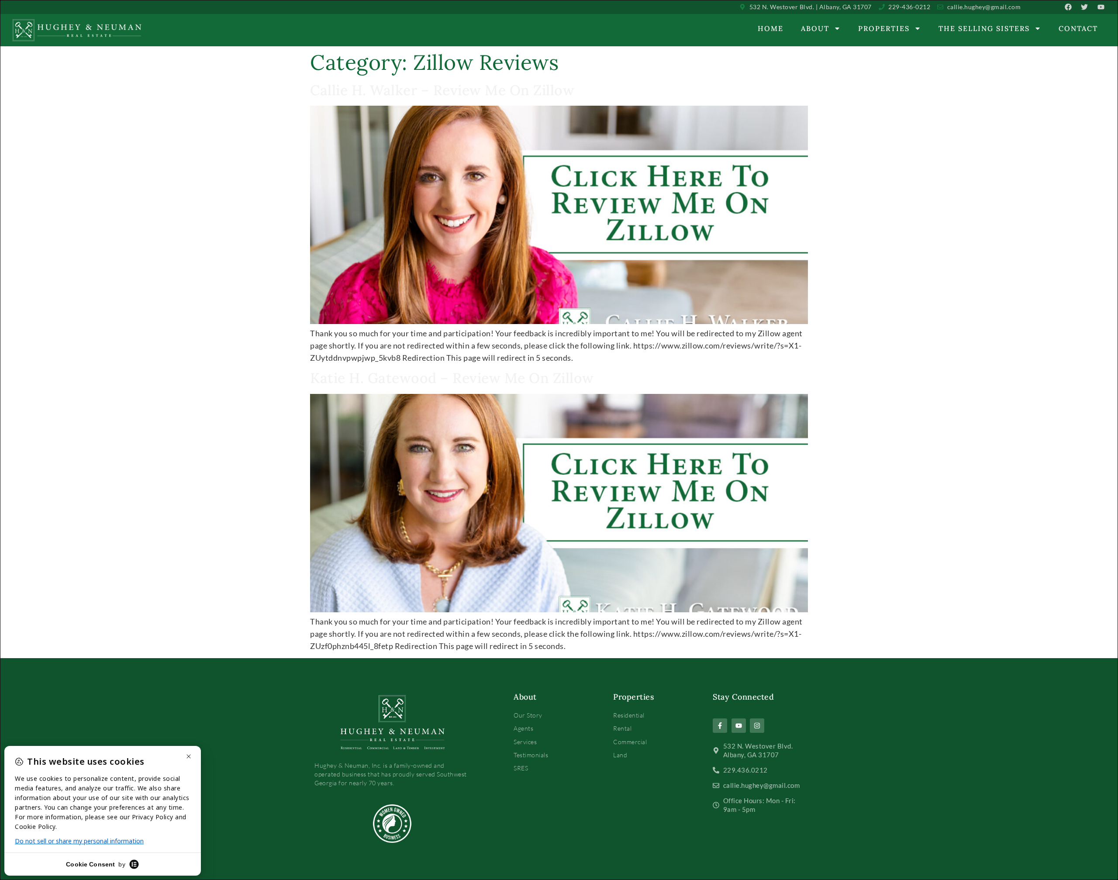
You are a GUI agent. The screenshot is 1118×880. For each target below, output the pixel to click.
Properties (884, 28)
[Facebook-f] (720, 725)
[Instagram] (757, 725)
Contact (1078, 28)
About (815, 28)
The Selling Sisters (984, 28)
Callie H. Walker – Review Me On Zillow (442, 90)
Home (770, 28)
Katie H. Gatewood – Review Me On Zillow (452, 378)
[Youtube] (739, 725)
